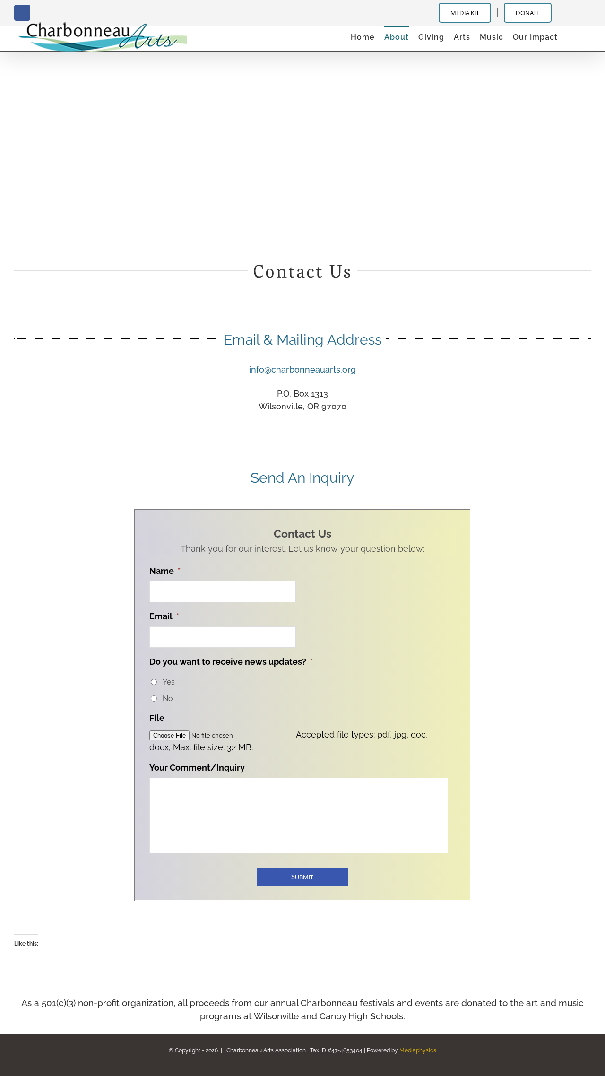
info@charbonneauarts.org (302, 369)
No (168, 698)
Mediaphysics (417, 1050)
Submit (302, 877)
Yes (169, 681)
